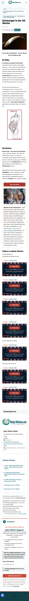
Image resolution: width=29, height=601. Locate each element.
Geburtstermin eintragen (14, 569)
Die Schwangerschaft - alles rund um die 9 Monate (13, 12)
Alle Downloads (22, 513)
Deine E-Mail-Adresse (8, 561)
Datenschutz (16, 586)
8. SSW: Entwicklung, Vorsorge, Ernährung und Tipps (12, 480)
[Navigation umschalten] (2, 2)
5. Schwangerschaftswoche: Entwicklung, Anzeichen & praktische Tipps (14, 474)
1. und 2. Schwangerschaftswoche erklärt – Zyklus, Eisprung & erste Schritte (13, 467)
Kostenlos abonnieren (14, 576)
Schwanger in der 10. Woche (12, 485)
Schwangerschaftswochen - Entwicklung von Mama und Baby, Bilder (14, 17)
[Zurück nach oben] (26, 598)
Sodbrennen (16, 159)
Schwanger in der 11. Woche (11, 489)
